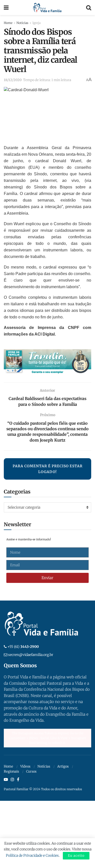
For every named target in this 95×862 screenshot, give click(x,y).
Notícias (43, 766)
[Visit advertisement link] (47, 362)
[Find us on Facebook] (18, 779)
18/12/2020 (13, 80)
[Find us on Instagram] (12, 779)
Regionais (11, 771)
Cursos (31, 771)
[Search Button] (88, 7)
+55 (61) (23, 646)
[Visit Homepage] (47, 8)
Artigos (63, 766)
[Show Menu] (6, 7)
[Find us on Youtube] (6, 779)
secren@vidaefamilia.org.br (30, 654)
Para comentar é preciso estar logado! (48, 469)
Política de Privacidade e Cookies (32, 855)
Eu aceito (76, 855)
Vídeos (25, 766)
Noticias (22, 23)
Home (8, 23)
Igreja (36, 23)
